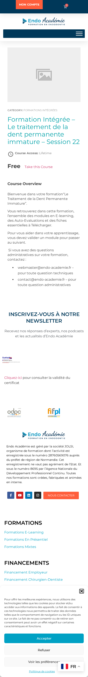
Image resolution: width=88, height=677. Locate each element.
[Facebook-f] (10, 495)
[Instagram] (37, 495)
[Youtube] (19, 495)
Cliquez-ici (13, 378)
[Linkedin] (28, 495)
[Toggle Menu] (79, 34)
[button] (81, 591)
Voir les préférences (44, 662)
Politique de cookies (42, 671)
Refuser (44, 650)
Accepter (44, 638)
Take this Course (39, 167)
